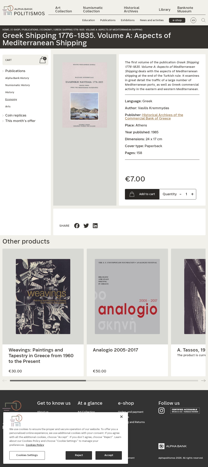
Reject (79, 455)
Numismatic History (17, 85)
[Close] (121, 416)
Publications (108, 20)
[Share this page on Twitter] (95, 226)
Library (164, 9)
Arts (8, 106)
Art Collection (63, 9)
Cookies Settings (27, 455)
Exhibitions (128, 20)
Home (5, 30)
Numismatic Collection (93, 9)
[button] (84, 95)
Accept (108, 455)
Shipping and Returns (131, 422)
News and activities (152, 20)
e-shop (177, 20)
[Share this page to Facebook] (77, 226)
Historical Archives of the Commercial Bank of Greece (154, 116)
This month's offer (20, 121)
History (9, 92)
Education (88, 20)
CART (8, 60)
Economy (46, 30)
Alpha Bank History (17, 78)
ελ (193, 20)
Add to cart (147, 194)
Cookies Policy (35, 445)
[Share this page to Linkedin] (86, 226)
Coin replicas (15, 115)
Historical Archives (131, 9)
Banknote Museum (185, 9)
